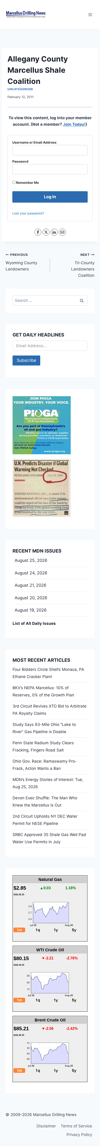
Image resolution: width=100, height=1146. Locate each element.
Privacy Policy (79, 1134)
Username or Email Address (34, 142)
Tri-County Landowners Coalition (82, 265)
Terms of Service (76, 1126)
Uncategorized (20, 89)
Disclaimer (46, 1126)
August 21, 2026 (30, 585)
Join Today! (74, 124)
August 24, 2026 (31, 572)
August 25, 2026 (31, 560)
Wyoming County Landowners (21, 262)
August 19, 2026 (31, 610)
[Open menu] (90, 14)
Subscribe (26, 360)
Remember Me (27, 182)
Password (20, 161)
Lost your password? (28, 213)
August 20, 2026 (31, 597)
